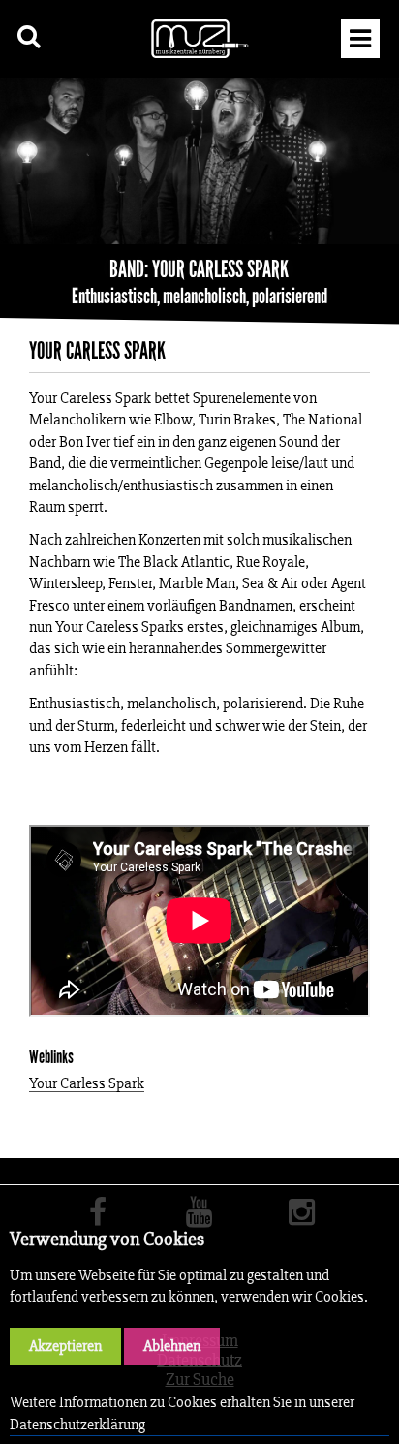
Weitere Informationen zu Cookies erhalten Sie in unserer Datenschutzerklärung (182, 1412)
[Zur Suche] (30, 36)
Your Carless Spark (86, 1084)
